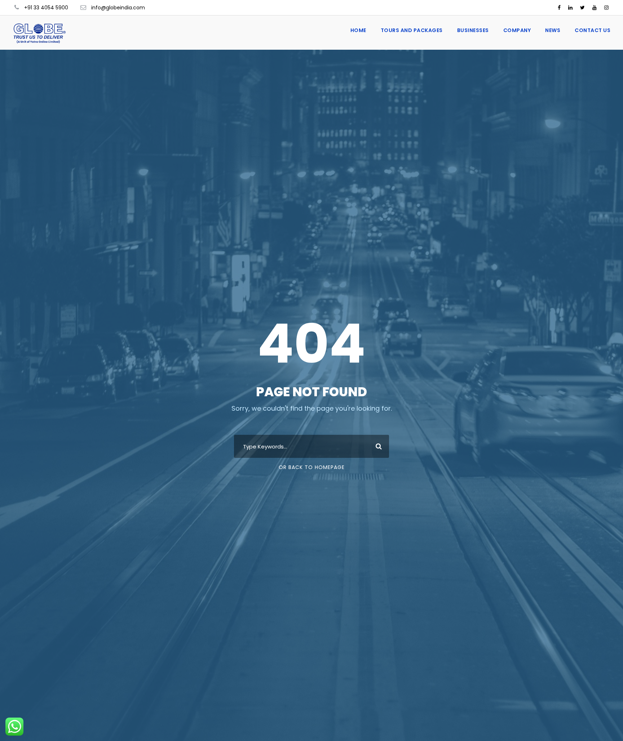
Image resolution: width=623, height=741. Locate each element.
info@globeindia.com (118, 7)
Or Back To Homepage (312, 467)
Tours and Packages (412, 30)
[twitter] (582, 7)
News (552, 30)
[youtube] (594, 7)
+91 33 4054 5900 (46, 7)
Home (358, 30)
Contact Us (592, 30)
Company (517, 30)
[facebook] (559, 7)
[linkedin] (570, 7)
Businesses (473, 30)
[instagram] (606, 7)
